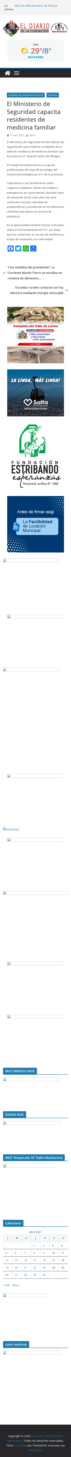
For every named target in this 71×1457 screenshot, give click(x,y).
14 (25, 1260)
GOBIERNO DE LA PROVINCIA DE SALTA (25, 95)
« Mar (6, 1285)
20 (16, 1267)
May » (16, 1285)
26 (7, 1275)
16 (44, 1260)
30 (44, 1275)
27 (16, 1275)
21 (25, 1267)
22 (34, 1267)
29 (34, 1275)
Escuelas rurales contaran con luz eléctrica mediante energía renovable (36, 290)
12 (7, 1260)
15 (34, 1260)
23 (44, 1267)
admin (32, 135)
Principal (52, 95)
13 (16, 1260)
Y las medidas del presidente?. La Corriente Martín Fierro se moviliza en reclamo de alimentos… (35, 272)
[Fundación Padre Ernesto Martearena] (7, 73)
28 (25, 1275)
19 (7, 1267)
